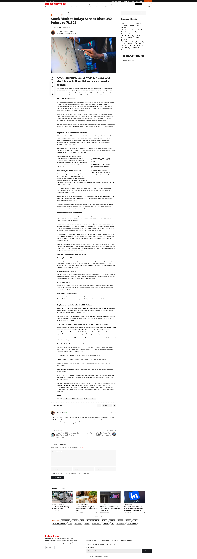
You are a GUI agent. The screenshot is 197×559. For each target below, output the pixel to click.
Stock (61, 6)
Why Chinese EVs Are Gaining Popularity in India (60, 508)
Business (83, 6)
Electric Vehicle (132, 523)
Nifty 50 (89, 6)
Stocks (77, 6)
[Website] (115, 413)
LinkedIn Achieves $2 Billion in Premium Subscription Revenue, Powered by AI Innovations (134, 508)
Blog (56, 12)
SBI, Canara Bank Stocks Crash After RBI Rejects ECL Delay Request (132, 48)
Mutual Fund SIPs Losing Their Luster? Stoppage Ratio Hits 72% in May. (86, 508)
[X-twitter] (53, 547)
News (108, 504)
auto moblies (55, 504)
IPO (63, 526)
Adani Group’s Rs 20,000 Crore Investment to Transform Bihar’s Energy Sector (110, 508)
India (70, 523)
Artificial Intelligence (108, 6)
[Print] (60, 27)
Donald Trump (96, 523)
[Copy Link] (57, 27)
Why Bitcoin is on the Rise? (101, 175)
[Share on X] (52, 27)
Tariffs (87, 523)
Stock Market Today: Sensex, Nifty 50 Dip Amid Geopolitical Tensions (100, 166)
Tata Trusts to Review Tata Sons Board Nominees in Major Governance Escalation (133, 32)
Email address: (90, 547)
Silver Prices (79, 398)
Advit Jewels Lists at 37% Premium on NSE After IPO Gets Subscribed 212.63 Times (133, 26)
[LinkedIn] (151, 7)
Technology (78, 523)
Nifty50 (95, 6)
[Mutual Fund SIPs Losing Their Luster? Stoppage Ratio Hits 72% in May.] (86, 497)
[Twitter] (150, 7)
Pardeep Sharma (62, 31)
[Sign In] (144, 4)
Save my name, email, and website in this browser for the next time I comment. (71, 473)
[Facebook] (148, 7)
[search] (147, 4)
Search (143, 13)
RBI (113, 523)
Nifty (100, 6)
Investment (78, 504)
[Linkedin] (50, 547)
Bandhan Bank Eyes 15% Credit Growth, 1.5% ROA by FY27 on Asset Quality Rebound (133, 38)
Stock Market (49, 6)
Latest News (56, 15)
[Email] (55, 27)
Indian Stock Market (69, 6)
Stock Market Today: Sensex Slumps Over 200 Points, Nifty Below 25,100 (102, 160)
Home (52, 12)
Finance (106, 523)
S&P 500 (73, 398)
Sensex (56, 6)
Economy (55, 526)
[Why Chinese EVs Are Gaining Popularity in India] (62, 497)
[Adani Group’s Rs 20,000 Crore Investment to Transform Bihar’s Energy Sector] (110, 497)
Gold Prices (66, 398)
